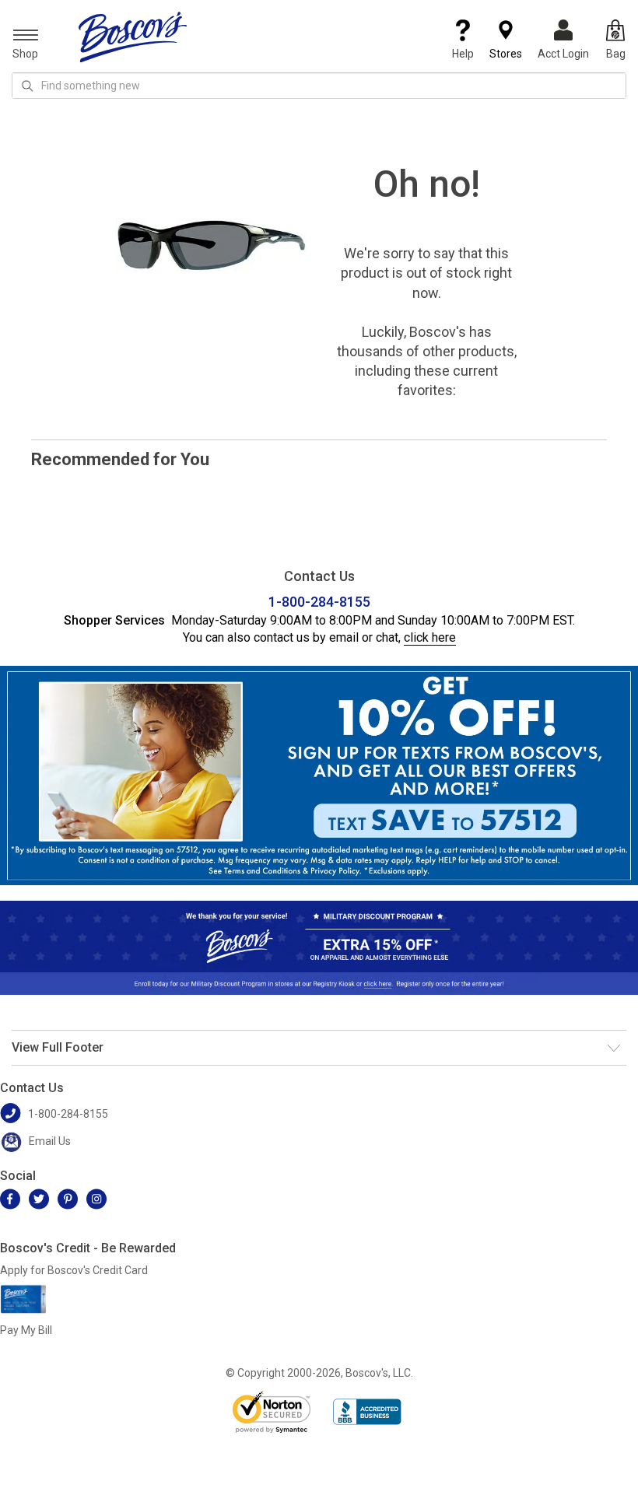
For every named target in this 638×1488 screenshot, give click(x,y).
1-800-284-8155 (319, 601)
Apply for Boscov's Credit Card (74, 1270)
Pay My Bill (26, 1330)
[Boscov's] (133, 36)
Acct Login (563, 53)
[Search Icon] (27, 85)
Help (463, 53)
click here (430, 637)
